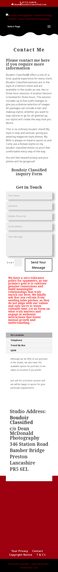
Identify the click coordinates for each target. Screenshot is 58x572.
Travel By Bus (18, 345)
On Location (17, 335)
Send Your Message (38, 265)
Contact (37, 551)
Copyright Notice (20, 554)
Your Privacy (19, 551)
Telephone (16, 340)
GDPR (13, 350)
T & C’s (41, 554)
